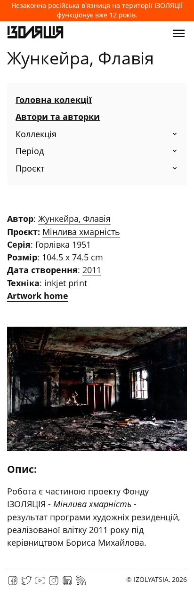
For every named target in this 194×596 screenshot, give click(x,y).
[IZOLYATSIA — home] (35, 33)
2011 (91, 269)
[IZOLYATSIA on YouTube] (40, 583)
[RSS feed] (81, 583)
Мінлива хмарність (81, 231)
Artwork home (37, 295)
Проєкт (30, 168)
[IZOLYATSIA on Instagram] (53, 583)
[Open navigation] (178, 33)
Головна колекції (54, 99)
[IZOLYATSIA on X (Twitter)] (26, 583)
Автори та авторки (58, 116)
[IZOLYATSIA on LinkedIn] (67, 583)
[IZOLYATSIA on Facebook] (12, 583)
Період (30, 151)
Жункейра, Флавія (74, 218)
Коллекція (36, 134)
